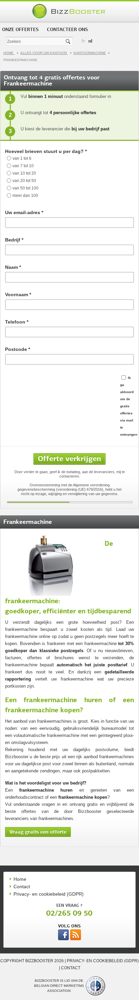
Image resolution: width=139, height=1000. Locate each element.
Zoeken (68, 42)
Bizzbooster (70, 11)
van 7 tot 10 (23, 165)
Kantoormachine (90, 53)
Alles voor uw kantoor (44, 53)
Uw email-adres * (24, 212)
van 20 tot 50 (24, 180)
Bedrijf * (14, 239)
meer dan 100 (25, 195)
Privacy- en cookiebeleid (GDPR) (48, 894)
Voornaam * (18, 294)
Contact (21, 886)
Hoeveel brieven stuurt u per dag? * (46, 151)
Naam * (13, 267)
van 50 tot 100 (25, 188)
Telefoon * (16, 321)
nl (90, 41)
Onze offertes (20, 29)
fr (83, 41)
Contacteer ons (67, 29)
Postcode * (17, 349)
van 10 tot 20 (24, 173)
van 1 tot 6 (21, 158)
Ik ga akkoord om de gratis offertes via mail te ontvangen (128, 406)
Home (9, 53)
